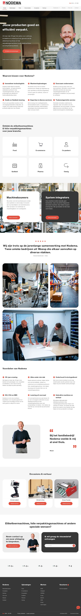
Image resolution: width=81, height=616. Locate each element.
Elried (41, 602)
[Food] (15, 144)
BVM (41, 588)
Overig (66, 171)
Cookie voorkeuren (30, 613)
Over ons (70, 7)
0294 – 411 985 (74, 3)
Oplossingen (12, 7)
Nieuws (63, 7)
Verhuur (44, 7)
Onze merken (27, 7)
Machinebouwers (7, 588)
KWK (41, 600)
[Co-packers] (66, 144)
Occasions (36, 7)
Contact (76, 7)
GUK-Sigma (43, 604)
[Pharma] (40, 165)
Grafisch (15, 171)
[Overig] (66, 165)
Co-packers (66, 150)
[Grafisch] (15, 165)
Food (15, 150)
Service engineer (63, 588)
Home (4, 7)
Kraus (41, 595)
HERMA (42, 593)
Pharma (40, 171)
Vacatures (55, 7)
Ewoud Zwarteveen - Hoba (40, 255)
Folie (20, 7)
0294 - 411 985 (8, 613)
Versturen (74, 545)
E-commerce (40, 150)
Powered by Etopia (74, 613)
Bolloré (42, 597)
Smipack (42, 590)
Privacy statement (21, 613)
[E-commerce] (40, 144)
